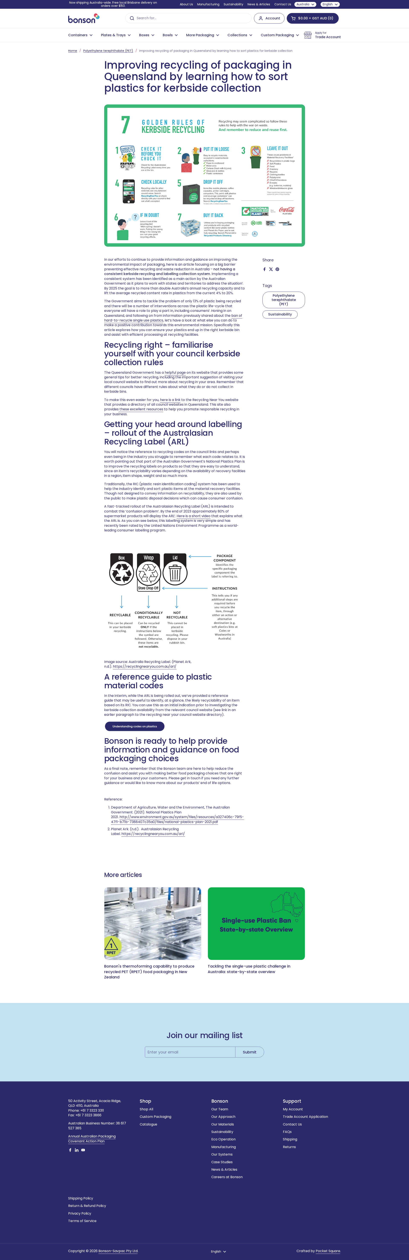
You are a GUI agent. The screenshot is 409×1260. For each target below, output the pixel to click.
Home (72, 51)
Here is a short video (193, 516)
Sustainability (280, 314)
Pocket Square (328, 1250)
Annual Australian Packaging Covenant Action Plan (92, 1138)
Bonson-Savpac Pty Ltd (118, 1250)
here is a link (170, 399)
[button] (313, 18)
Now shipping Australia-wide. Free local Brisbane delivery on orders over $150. (113, 4)
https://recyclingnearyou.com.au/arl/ (144, 666)
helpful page (175, 372)
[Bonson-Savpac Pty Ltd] (83, 18)
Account (272, 18)
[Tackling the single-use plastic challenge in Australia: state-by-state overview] (256, 923)
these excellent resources (141, 409)
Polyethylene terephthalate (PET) (108, 51)
